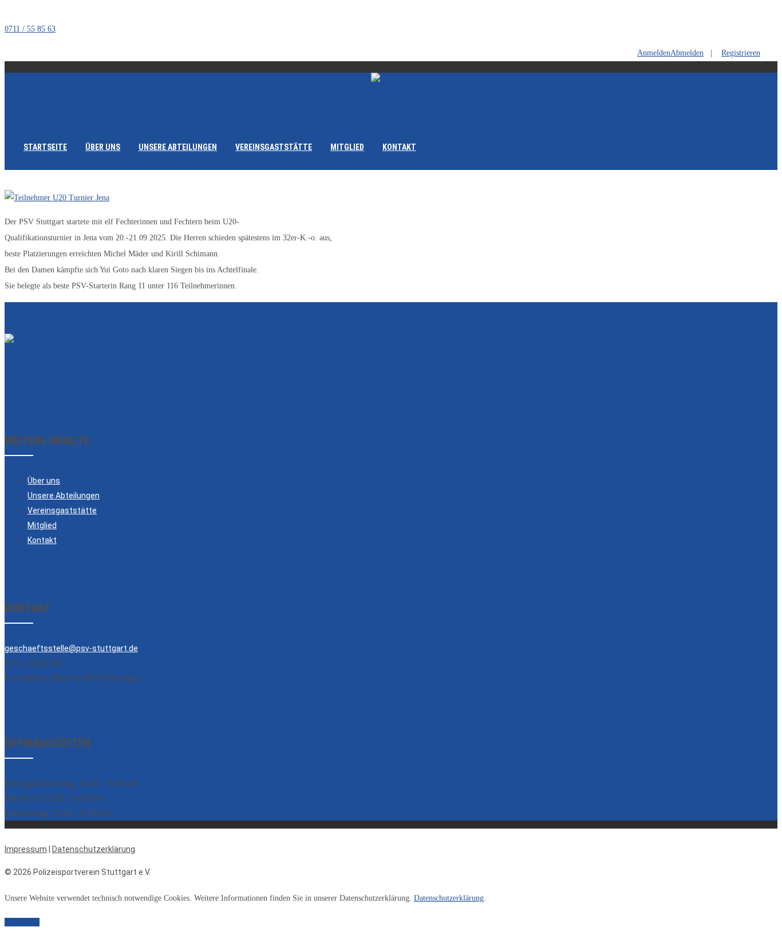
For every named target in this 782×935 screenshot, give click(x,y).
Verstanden (22, 922)
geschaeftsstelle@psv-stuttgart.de (71, 648)
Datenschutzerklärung (93, 849)
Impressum (26, 849)
